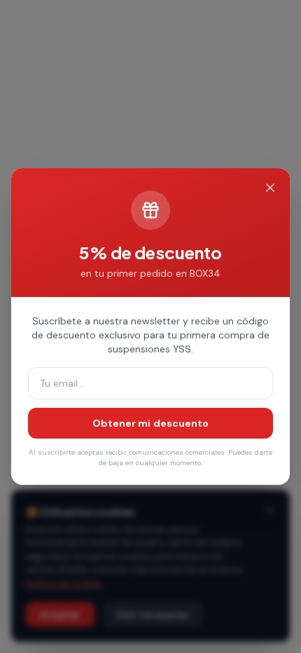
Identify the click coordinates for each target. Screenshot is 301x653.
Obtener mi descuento (151, 423)
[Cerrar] (270, 188)
